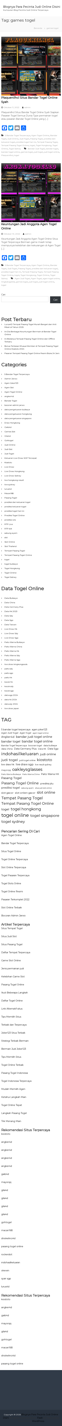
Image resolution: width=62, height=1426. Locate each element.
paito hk (8, 677)
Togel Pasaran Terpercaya (15, 875)
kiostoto (44, 759)
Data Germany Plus (13, 607)
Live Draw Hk (10, 629)
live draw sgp (25, 764)
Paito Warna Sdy (12, 655)
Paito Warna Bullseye (14, 642)
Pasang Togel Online (20, 783)
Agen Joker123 (11, 383)
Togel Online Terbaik (12, 1065)
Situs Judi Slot (9, 936)
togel (32, 145)
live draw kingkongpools (15, 664)
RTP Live (8, 524)
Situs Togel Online (11, 851)
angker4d (9, 396)
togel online (15, 815)
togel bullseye (11, 564)
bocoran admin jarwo (14, 405)
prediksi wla (10, 520)
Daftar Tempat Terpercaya (15, 952)
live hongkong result (14, 480)
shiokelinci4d (8, 1238)
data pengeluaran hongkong (18, 414)
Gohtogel (8, 440)
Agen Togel (36, 278)
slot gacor (7, 792)
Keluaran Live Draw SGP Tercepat (20, 458)
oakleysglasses (27, 769)
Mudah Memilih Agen (13, 1089)
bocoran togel (35, 745)
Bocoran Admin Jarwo (13, 915)
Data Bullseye (11, 598)
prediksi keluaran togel (15, 506)
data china (7, 749)
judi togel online (51, 152)
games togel (27, 152)
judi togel (38, 152)
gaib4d (5, 1174)
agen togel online (51, 278)
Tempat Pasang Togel (47, 142)
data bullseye (50, 745)
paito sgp (8, 673)
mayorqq (6, 770)
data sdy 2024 (11, 704)
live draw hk (7, 764)
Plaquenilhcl (7, 155)
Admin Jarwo (10, 378)
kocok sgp (9, 691)
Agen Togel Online (40, 135)
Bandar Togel (10, 401)
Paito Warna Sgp (12, 660)
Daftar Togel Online (12, 1000)
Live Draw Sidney (12, 475)
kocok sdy (9, 686)
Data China (9, 602)
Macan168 (9, 493)
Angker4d (7, 736)
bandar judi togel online (34, 737)
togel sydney (13, 821)
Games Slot (9, 431)
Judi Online (12, 139)
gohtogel (6, 1222)
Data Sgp (8, 620)
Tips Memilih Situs (11, 1016)
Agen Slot (9, 387)
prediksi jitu (46, 783)
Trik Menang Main (11, 1121)
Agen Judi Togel (22, 278)
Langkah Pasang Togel (14, 1113)
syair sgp (6, 1278)
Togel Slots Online (11, 883)
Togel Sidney (15, 148)
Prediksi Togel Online (14, 515)
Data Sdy (8, 616)
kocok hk (8, 682)
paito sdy (8, 668)
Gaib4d (7, 427)
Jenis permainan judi (12, 968)
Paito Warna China (13, 646)
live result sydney (43, 764)
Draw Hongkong (12, 423)
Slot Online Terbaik (11, 907)
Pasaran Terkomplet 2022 (15, 899)
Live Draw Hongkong (14, 471)
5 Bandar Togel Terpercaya (17, 135)
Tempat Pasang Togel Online (15, 145)
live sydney (9, 484)
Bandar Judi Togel (36, 148)
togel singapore (44, 815)
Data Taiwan (10, 624)
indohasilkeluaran (20, 753)
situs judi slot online (43, 788)
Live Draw (9, 467)
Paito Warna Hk (11, 651)
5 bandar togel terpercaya (15, 729)
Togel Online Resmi (12, 891)
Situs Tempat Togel (12, 928)
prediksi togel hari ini (26, 142)
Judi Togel (24, 139)
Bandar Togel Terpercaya (14, 745)
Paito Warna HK (50, 774)
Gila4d (7, 436)
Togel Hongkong (43, 145)
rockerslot (6, 1254)
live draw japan (11, 708)
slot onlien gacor (25, 792)
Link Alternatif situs (11, 1008)
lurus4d (8, 489)
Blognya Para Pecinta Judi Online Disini (31, 7)
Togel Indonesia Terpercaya (16, 1081)
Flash (40, 1417)
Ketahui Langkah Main (13, 1097)
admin (27, 107)
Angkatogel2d (8, 282)
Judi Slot (8, 449)
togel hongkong (26, 809)
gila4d (4, 1190)
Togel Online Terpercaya (14, 859)
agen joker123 (39, 729)
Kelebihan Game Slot (13, 976)
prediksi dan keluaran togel (45, 268)
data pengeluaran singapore (17, 418)
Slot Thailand (10, 546)
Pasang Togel (36, 139)
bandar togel (52, 148)
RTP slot (8, 528)
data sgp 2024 (11, 695)
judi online (48, 754)
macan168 (7, 1230)
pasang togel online (12, 1246)
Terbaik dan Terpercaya (14, 1024)
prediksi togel (10, 787)
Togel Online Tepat (11, 1105)
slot (6, 537)
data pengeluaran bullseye (17, 409)
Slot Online (9, 542)
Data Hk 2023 (10, 611)
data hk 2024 (10, 699)
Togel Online (43, 275)
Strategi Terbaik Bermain (15, 1040)
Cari (3, 294)
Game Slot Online (11, 960)
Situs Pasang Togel (11, 944)
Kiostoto (8, 462)
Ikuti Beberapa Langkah (14, 992)
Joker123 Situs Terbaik (13, 1032)
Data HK (42, 749)
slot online (46, 792)
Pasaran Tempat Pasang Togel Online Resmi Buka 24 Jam (31, 353)
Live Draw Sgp (11, 638)
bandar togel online (10, 152)
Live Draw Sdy (11, 633)
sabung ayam (10, 533)
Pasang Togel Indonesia (14, 1073)
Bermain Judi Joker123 (13, 1048)
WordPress (38, 1421)
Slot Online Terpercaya (13, 867)
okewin (5, 1270)
